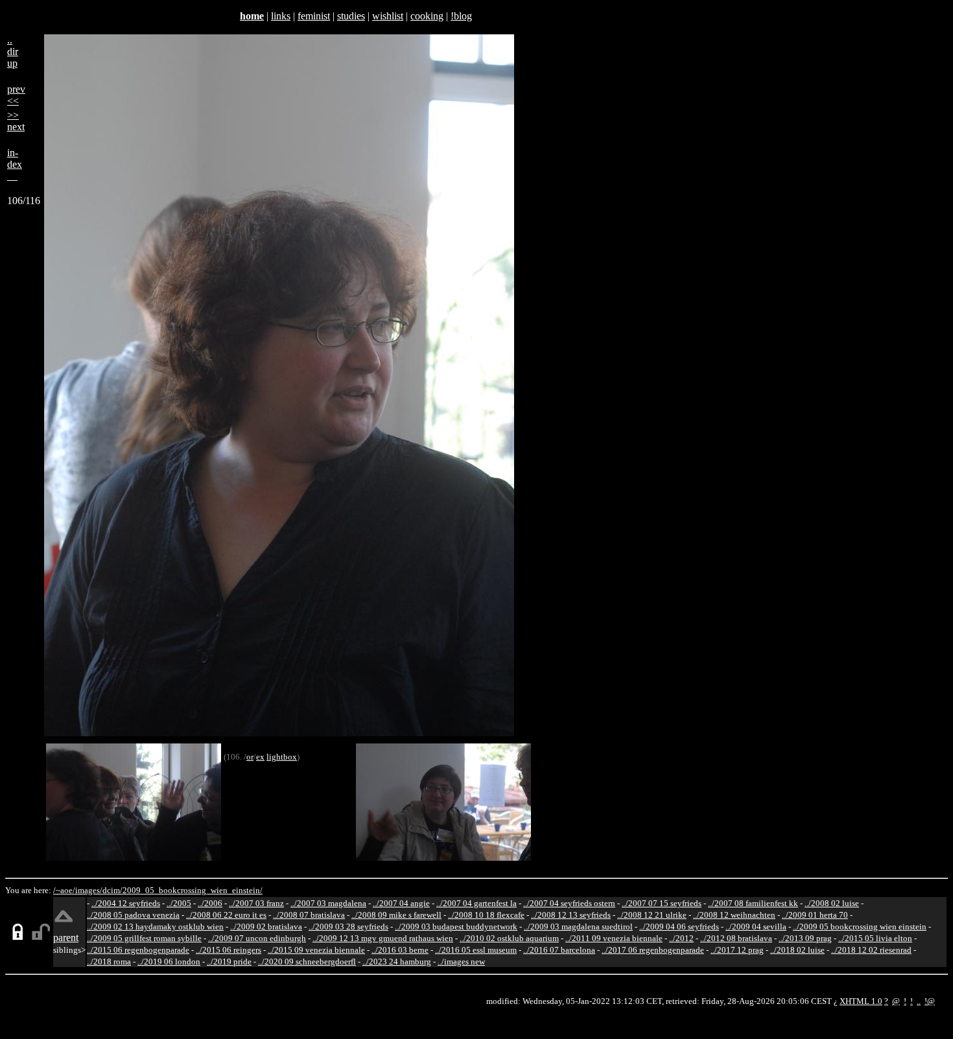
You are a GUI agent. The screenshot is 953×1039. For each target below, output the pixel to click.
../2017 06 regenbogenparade (653, 950)
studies (351, 15)
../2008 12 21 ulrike (652, 915)
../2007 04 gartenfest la (476, 903)
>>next (16, 121)
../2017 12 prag (737, 950)
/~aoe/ (64, 890)
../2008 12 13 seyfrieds (571, 915)
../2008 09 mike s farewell (396, 915)
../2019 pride (229, 961)
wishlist (387, 15)
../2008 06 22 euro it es (226, 915)
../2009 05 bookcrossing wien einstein (859, 926)
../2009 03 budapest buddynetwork (456, 926)
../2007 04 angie (401, 903)
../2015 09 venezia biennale (316, 950)
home (252, 15)
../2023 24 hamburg (396, 961)
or (249, 757)
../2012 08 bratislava (736, 938)
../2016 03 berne (400, 950)
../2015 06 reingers (228, 950)
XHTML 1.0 (861, 1001)
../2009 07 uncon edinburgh (257, 938)
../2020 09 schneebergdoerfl (307, 961)
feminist (314, 15)
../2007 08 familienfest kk (753, 903)
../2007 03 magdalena (328, 903)
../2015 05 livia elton (875, 938)
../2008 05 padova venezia (133, 915)
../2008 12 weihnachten (734, 915)
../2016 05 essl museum (476, 950)
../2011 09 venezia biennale (614, 938)
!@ (929, 1001)
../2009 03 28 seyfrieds (348, 926)
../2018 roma (109, 961)
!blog (461, 15)
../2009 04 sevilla (755, 926)
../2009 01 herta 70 (815, 915)
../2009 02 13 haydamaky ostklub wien (155, 926)
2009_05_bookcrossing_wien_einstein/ (193, 890)
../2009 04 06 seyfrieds (679, 926)
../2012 (681, 938)
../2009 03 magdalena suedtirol (578, 926)
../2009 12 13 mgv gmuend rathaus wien (382, 938)
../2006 (210, 903)
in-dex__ (14, 164)
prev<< (16, 95)
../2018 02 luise (797, 950)
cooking (426, 15)
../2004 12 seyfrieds (125, 903)
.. (919, 1001)
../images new (461, 961)
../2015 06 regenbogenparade (138, 950)
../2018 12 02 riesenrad (871, 950)
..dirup (12, 51)
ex (260, 757)
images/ (88, 890)
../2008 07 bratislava (309, 915)
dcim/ (112, 890)
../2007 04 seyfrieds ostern (569, 903)
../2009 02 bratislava (266, 926)
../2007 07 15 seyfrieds (661, 903)
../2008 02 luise (832, 903)
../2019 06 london (168, 961)
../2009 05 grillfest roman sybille (144, 938)
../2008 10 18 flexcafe (486, 915)
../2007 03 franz (256, 903)
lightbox (281, 757)
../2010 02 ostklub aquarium (509, 938)
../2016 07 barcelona (559, 950)
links (280, 15)
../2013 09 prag (805, 938)
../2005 (179, 903)
